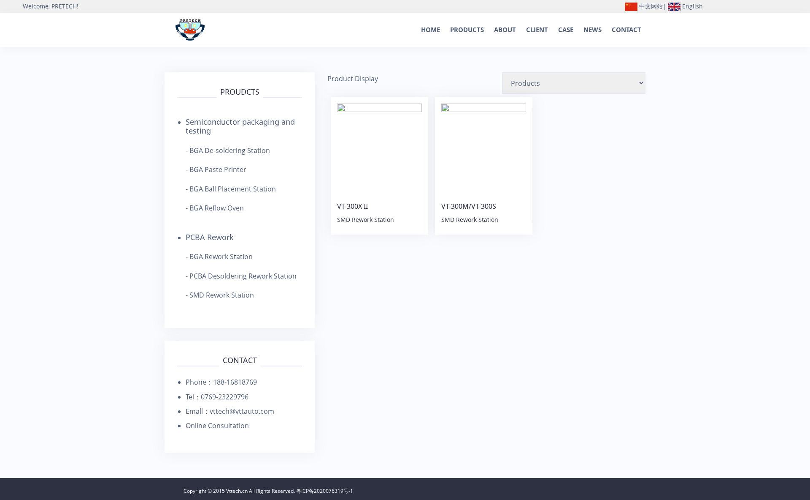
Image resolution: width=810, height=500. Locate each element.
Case (565, 29)
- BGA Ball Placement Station (231, 189)
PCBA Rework (210, 237)
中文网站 (650, 6)
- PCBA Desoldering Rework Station (241, 276)
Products (467, 29)
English (691, 6)
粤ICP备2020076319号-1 (324, 491)
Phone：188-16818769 (221, 382)
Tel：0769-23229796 (217, 397)
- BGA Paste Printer (216, 169)
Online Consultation (217, 425)
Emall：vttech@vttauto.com (230, 411)
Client (537, 29)
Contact (626, 29)
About (505, 29)
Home (430, 29)
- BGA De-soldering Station (228, 150)
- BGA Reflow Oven (215, 208)
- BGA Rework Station (219, 256)
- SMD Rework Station (220, 295)
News (592, 29)
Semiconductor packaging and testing (240, 126)
